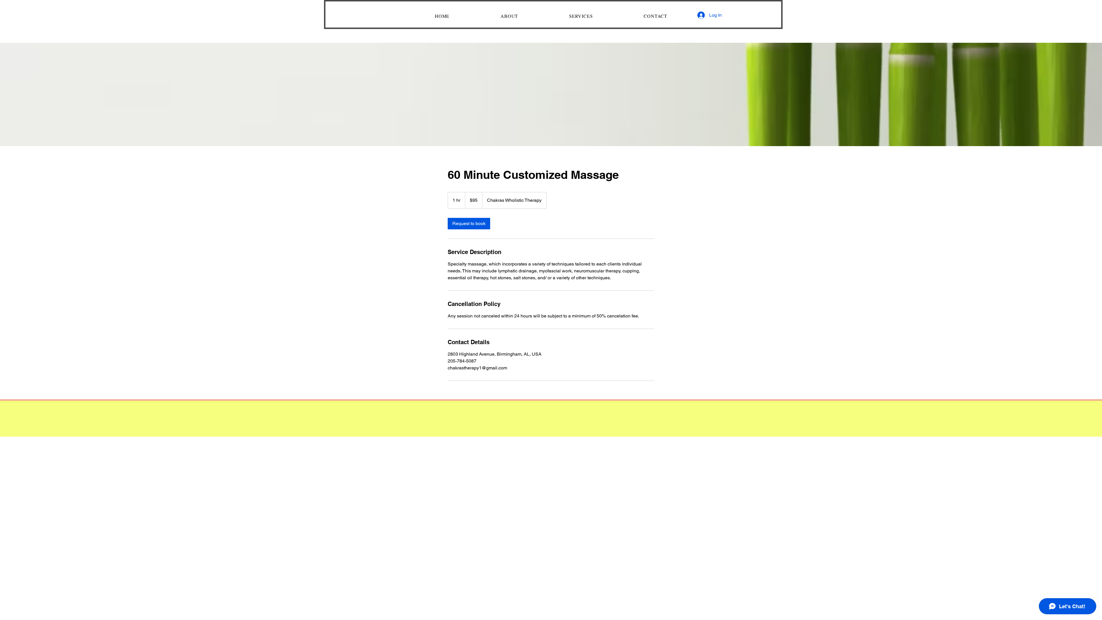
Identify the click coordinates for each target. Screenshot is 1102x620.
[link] (469, 223)
